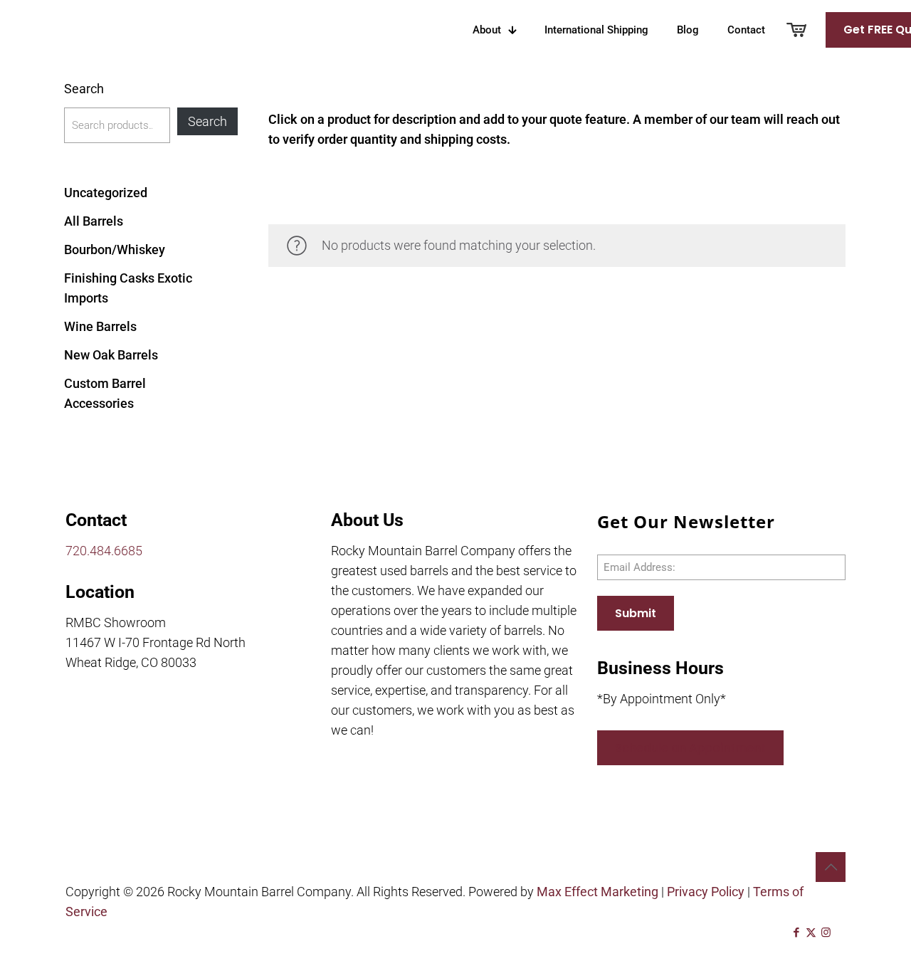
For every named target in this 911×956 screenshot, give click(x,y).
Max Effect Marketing (597, 891)
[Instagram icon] (826, 932)
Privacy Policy (705, 891)
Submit (635, 613)
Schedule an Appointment (690, 748)
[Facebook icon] (796, 932)
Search (84, 88)
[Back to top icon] (831, 867)
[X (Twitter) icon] (811, 932)
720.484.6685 (103, 550)
